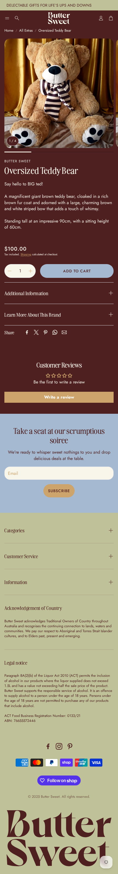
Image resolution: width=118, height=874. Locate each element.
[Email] (64, 332)
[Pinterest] (45, 332)
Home (8, 30)
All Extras (26, 30)
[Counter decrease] (10, 271)
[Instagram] (59, 746)
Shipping (26, 254)
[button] (7, 18)
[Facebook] (26, 332)
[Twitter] (36, 332)
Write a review (59, 397)
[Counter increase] (30, 271)
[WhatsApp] (54, 332)
